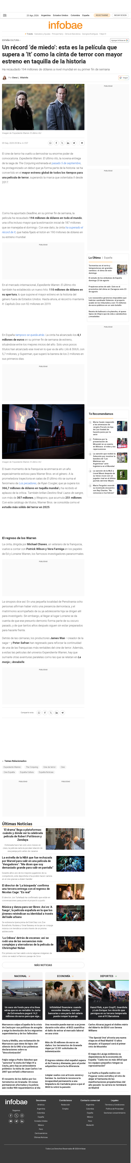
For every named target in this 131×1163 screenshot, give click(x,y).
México (41, 1125)
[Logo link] (65, 24)
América (40, 1105)
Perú (41, 1129)
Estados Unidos (60, 15)
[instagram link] (22, 1116)
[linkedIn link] (22, 1121)
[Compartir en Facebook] (56, 143)
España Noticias (46, 772)
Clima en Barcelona (72, 34)
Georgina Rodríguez (90, 34)
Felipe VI (103, 34)
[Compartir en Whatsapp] (50, 143)
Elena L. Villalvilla (20, 77)
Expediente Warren (12, 767)
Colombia (75, 15)
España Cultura (10, 40)
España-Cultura (27, 772)
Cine (63, 767)
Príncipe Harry (57, 34)
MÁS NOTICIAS (43, 965)
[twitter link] (16, 1116)
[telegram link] (16, 1121)
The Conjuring (32, 767)
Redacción (65, 1105)
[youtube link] (11, 1121)
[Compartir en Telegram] (74, 143)
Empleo (65, 1109)
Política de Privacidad (114, 1109)
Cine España (9, 772)
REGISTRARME (102, 15)
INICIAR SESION (120, 15)
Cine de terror (49, 767)
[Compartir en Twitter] (62, 143)
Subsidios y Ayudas (42, 34)
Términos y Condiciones (114, 1105)
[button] (4, 15)
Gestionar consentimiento (114, 1113)
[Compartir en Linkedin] (68, 143)
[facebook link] (11, 1116)
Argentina (46, 15)
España (85, 15)
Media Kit (90, 1125)
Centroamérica (41, 1133)
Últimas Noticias (41, 1137)
